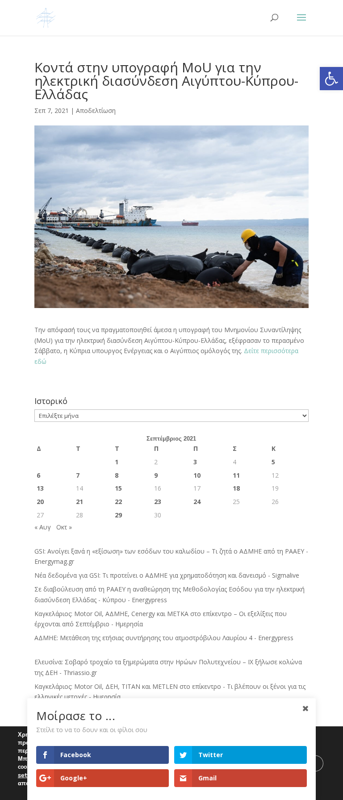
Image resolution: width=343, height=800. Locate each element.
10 (197, 475)
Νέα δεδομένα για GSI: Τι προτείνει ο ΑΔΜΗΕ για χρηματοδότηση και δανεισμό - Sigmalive (166, 575)
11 (236, 475)
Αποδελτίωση (96, 110)
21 (79, 501)
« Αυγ (42, 527)
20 (40, 501)
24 (197, 501)
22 (118, 501)
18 (236, 488)
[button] (331, 78)
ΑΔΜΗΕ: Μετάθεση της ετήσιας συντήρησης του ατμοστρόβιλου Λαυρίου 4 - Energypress (163, 637)
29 (118, 515)
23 (157, 501)
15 (118, 488)
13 (40, 488)
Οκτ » (64, 527)
